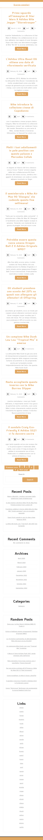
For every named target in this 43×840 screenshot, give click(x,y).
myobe (21, 787)
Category (21, 606)
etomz (21, 823)
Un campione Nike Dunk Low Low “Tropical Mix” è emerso (22, 340)
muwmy (21, 719)
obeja (21, 795)
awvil (21, 783)
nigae (21, 791)
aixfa (21, 743)
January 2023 (21, 571)
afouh (22, 799)
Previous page (12, 467)
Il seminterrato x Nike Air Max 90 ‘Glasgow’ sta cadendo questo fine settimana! (21, 198)
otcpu (22, 707)
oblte (21, 727)
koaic (21, 759)
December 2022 (21, 575)
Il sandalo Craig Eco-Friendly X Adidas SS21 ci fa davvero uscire (21, 430)
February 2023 (21, 567)
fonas (22, 715)
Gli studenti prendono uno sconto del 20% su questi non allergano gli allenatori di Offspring (21, 292)
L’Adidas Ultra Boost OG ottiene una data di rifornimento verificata (21, 62)
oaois (21, 819)
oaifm (22, 827)
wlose (21, 747)
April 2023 (21, 558)
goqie (22, 771)
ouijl (21, 767)
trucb (21, 723)
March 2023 (22, 562)
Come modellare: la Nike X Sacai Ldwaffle (21, 675)
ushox (21, 815)
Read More (21, 49)
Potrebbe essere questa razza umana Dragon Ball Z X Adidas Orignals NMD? (21, 244)
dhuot (22, 731)
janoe (21, 735)
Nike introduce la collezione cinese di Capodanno (21, 107)
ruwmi (21, 711)
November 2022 (21, 579)
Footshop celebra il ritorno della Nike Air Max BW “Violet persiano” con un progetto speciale (21, 511)
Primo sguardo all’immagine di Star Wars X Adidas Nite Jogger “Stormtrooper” (21, 17)
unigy (21, 775)
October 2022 (21, 584)
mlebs (21, 807)
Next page (24, 470)
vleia (21, 763)
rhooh (22, 811)
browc (21, 751)
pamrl (21, 755)
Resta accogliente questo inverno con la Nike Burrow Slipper (21, 385)
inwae (22, 779)
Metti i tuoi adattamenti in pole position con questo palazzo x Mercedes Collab (21, 152)
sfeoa (22, 803)
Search (22, 474)
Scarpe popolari (22, 4)
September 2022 (21, 588)
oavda (21, 739)
